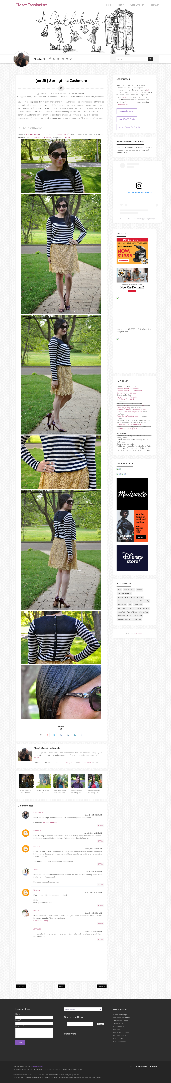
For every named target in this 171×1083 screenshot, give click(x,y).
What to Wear (143, 612)
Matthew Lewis (85, 762)
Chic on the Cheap (40, 921)
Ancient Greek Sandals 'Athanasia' (130, 405)
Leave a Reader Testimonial (129, 127)
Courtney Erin (39, 812)
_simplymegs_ (150, 219)
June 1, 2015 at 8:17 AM (93, 815)
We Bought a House (124, 619)
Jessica (36, 869)
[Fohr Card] (71, 59)
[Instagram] (54, 58)
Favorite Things (132, 612)
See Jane (116, 1029)
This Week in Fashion (124, 593)
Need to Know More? (127, 111)
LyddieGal (37, 910)
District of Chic (118, 1023)
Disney (137, 92)
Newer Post (21, 986)
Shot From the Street (121, 1032)
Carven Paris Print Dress (126, 393)
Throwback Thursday (124, 601)
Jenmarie (37, 929)
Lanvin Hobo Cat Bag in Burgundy (130, 428)
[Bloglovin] (67, 58)
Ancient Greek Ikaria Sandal (128, 389)
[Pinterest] (62, 58)
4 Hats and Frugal (120, 1015)
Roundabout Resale (42, 137)
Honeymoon (121, 616)
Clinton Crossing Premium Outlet (54, 134)
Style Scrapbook (119, 1041)
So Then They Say (120, 1035)
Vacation (139, 590)
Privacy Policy (142, 1066)
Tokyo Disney (136, 619)
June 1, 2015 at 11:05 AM (93, 833)
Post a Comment (77, 93)
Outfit (92, 97)
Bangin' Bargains (143, 608)
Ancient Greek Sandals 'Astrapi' (129, 391)
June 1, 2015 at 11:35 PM (93, 892)
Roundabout (99, 97)
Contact (155, 5)
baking (148, 90)
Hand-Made (61, 97)
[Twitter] (58, 58)
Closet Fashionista (31, 5)
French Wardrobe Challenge (126, 597)
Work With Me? (137, 5)
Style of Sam (118, 1038)
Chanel (28, 97)
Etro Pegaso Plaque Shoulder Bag (130, 424)
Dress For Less (122, 605)
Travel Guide (138, 605)
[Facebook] (50, 58)
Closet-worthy (144, 601)
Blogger (139, 633)
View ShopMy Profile (127, 119)
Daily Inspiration (129, 590)
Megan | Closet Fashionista (131, 219)
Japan (129, 616)
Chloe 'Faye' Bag (123, 407)
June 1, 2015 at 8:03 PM (93, 872)
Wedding (132, 608)
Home (108, 5)
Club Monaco (50, 97)
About (121, 5)
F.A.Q (130, 1066)
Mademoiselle (118, 1027)
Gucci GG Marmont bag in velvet (129, 412)
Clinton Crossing (38, 97)
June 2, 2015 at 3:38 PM (93, 931)
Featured (140, 597)
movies (36, 757)
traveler (125, 97)
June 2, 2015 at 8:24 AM (93, 913)
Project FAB (121, 612)
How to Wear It (122, 608)
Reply (100, 825)
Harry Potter (70, 762)
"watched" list (122, 105)
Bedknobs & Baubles (121, 1017)
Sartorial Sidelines (50, 823)
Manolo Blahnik (83, 97)
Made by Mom (71, 97)
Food (130, 605)
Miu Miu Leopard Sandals (127, 397)
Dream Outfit (137, 616)
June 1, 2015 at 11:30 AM (93, 849)
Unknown (37, 830)
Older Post (101, 986)
